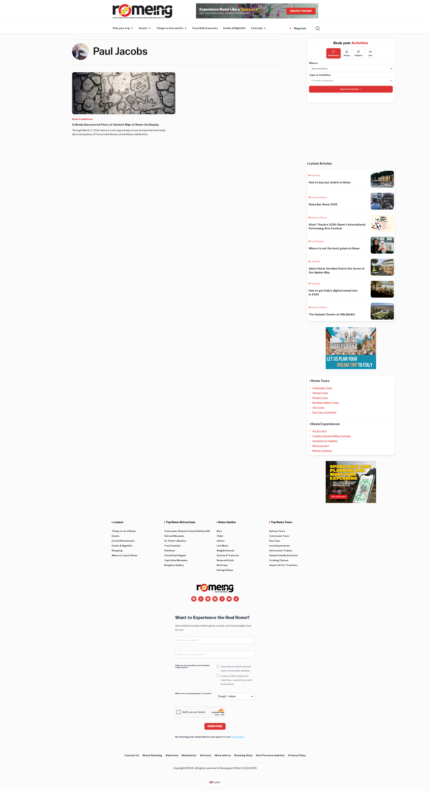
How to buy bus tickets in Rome (330, 182)
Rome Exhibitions (82, 119)
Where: (313, 63)
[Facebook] (194, 599)
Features (315, 175)
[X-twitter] (201, 599)
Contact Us (131, 755)
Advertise (171, 755)
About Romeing (152, 755)
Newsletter (189, 755)
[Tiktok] (236, 599)
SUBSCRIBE (215, 726)
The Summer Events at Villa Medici (332, 314)
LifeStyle (315, 261)
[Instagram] (222, 599)
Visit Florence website (270, 755)
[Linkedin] (208, 599)
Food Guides (317, 241)
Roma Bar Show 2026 (323, 204)
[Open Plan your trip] (132, 28)
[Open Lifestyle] (265, 28)
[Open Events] (149, 28)
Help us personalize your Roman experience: (192, 666)
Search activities (349, 89)
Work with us (223, 755)
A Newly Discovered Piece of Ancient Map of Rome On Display (115, 124)
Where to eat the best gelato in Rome (334, 248)
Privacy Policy (237, 737)
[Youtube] (229, 599)
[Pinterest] (215, 599)
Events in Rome (318, 197)
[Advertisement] (351, 132)
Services (205, 755)
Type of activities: (320, 75)
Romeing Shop (243, 755)
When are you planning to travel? (193, 693)
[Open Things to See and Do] (185, 28)
